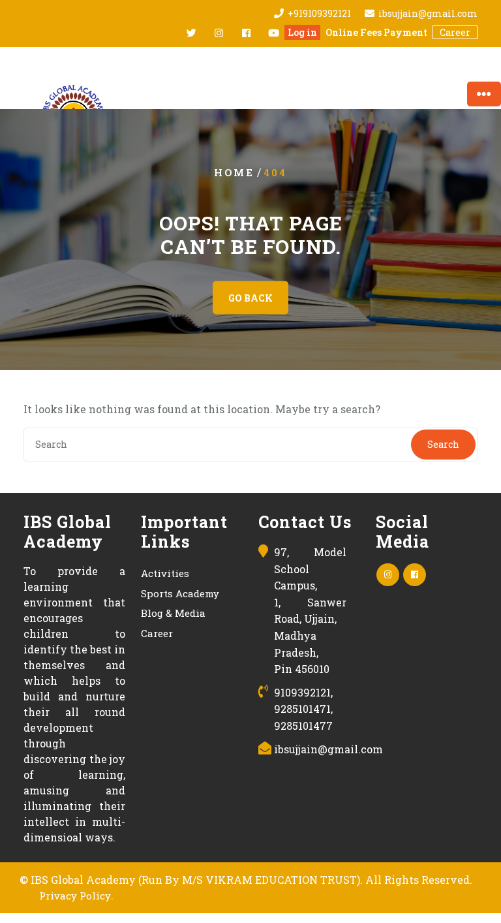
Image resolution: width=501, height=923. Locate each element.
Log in (302, 32)
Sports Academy (180, 593)
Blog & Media (173, 612)
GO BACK (250, 298)
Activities (165, 573)
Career (455, 32)
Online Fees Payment (376, 32)
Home (234, 172)
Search (443, 444)
